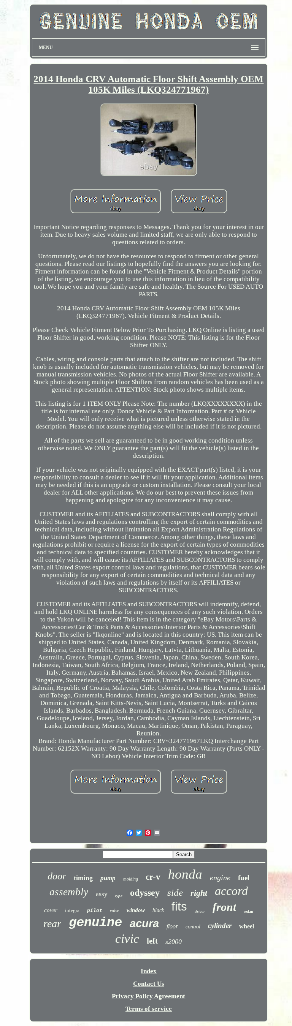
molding (130, 879)
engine (220, 877)
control (193, 927)
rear (52, 924)
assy (102, 894)
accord (231, 891)
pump (108, 878)
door (57, 876)
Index (149, 971)
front (224, 907)
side (175, 892)
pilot (94, 911)
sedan (248, 911)
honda (185, 874)
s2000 (173, 941)
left (152, 940)
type (118, 895)
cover (50, 910)
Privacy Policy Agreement (148, 996)
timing (83, 878)
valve (114, 910)
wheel (246, 926)
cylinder (220, 926)
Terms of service (148, 1008)
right (198, 893)
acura (144, 923)
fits (179, 906)
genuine (95, 922)
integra (72, 910)
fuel (243, 878)
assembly (68, 892)
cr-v (153, 877)
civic (127, 938)
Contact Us (148, 983)
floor (172, 926)
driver (200, 911)
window (136, 910)
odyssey (145, 893)
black (158, 910)
